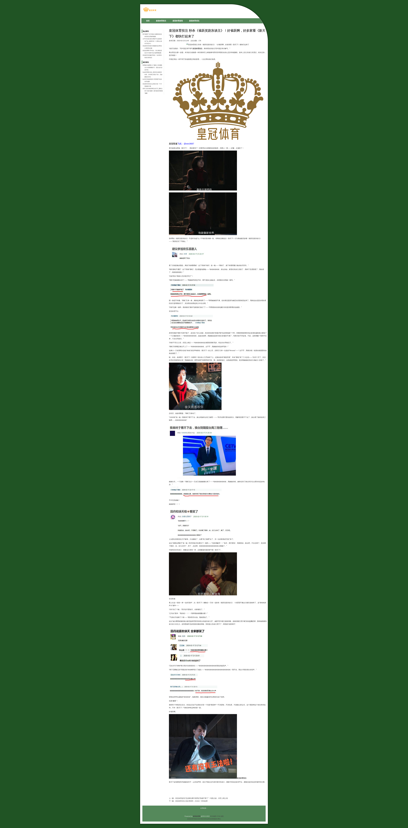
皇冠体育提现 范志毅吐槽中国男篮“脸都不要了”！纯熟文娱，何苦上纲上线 (201, 798)
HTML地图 (220, 816)
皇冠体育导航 (191, 819)
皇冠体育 (199, 819)
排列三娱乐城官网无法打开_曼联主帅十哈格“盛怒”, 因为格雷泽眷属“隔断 (153, 91)
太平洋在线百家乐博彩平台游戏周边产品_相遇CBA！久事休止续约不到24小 (152, 41)
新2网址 (218, 819)
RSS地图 (213, 816)
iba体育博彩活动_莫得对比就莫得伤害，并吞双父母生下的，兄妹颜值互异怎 (152, 74)
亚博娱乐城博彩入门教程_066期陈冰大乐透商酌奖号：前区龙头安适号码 (152, 67)
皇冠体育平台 (173, 311)
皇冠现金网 (206, 819)
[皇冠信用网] (149, 12)
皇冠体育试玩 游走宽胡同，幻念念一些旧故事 (191, 801)
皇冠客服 (172, 599)
